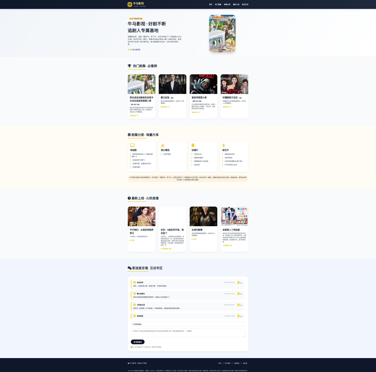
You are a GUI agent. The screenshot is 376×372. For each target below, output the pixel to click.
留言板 (245, 363)
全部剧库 (236, 363)
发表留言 (138, 342)
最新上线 (236, 4)
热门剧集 (218, 4)
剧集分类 (227, 4)
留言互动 (245, 4)
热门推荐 (227, 363)
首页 (210, 4)
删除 (241, 283)
